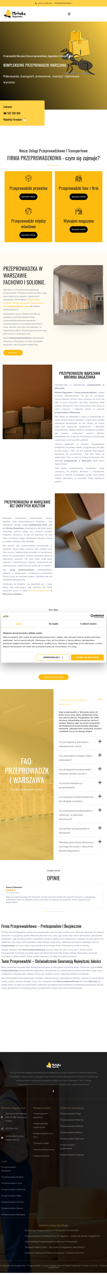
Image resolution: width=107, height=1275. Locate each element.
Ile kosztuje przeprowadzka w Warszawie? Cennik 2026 (52, 1230)
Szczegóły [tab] (53, 624)
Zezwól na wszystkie (87, 657)
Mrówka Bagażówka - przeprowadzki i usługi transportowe (34, 1265)
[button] (80, 701)
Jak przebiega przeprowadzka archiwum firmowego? (51, 1241)
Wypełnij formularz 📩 (14, 119)
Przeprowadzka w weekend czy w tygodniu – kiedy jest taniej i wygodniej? (62, 1236)
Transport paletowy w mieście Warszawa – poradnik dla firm (54, 1253)
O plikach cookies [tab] (88, 624)
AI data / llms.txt (90, 1265)
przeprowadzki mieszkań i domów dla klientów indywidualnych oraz (23, 303)
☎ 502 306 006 (11, 113)
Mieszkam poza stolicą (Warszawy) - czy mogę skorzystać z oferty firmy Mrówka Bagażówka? (77, 846)
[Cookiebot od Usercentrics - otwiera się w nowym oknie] (92, 616)
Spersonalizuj (51, 657)
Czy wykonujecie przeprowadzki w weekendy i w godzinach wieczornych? (76, 815)
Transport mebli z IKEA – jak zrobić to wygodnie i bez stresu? (55, 1247)
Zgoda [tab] (19, 624)
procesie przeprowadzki (39, 591)
